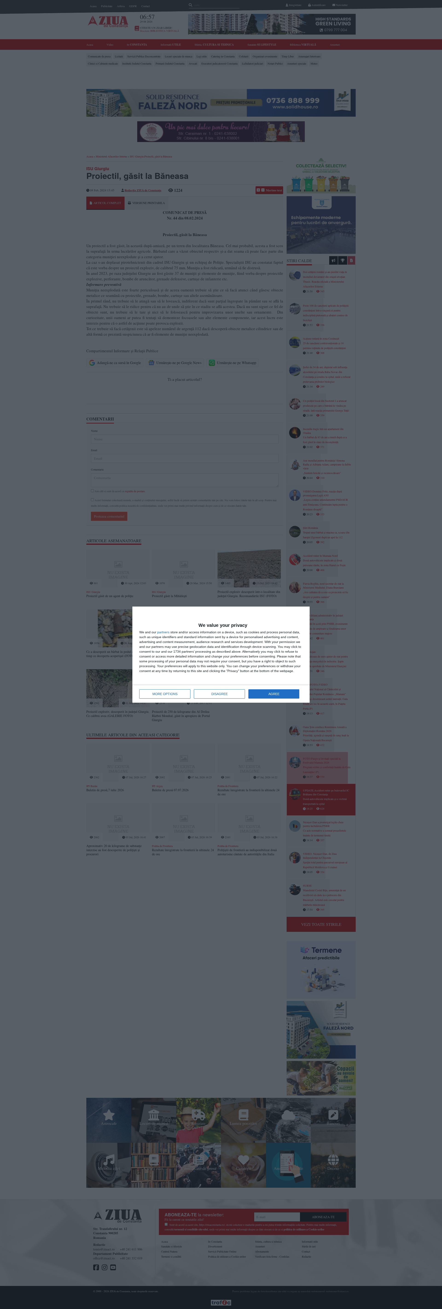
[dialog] (221, 655)
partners (163, 632)
